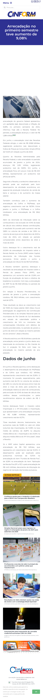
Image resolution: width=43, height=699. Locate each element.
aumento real (12, 124)
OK (36, 692)
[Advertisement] (21, 73)
